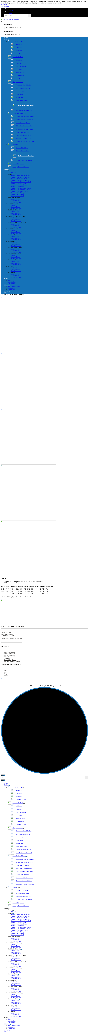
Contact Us (7, 291)
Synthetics (7, 658)
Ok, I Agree (4, 4)
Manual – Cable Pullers (17, 186)
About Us (7, 285)
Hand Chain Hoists (9, 652)
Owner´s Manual (15, 200)
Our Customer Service (14, 286)
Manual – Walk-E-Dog (17, 194)
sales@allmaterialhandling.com (12, 34)
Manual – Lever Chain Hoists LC (20, 183)
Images (6, 674)
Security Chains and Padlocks (12, 661)
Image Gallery (11, 282)
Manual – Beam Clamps (17, 193)
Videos (6, 675)
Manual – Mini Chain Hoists (19, 185)
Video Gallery (11, 283)
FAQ (5, 293)
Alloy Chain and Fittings (11, 657)
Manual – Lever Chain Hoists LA (20, 177)
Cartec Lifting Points (10, 660)
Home (6, 37)
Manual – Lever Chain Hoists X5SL (21, 182)
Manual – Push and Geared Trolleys (21, 188)
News (9, 280)
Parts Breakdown (16, 202)
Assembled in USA (13, 289)
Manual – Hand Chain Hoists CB (20, 178)
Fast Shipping (11, 288)
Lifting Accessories (9, 655)
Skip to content (5, 6)
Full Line (13, 172)
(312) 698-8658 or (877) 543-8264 (13, 27)
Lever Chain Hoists (9, 653)
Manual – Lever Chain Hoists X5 (20, 180)
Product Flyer (15, 199)
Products (6, 39)
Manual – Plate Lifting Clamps (19, 191)
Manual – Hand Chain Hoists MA (20, 175)
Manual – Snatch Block (17, 196)
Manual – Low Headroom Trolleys (20, 189)
